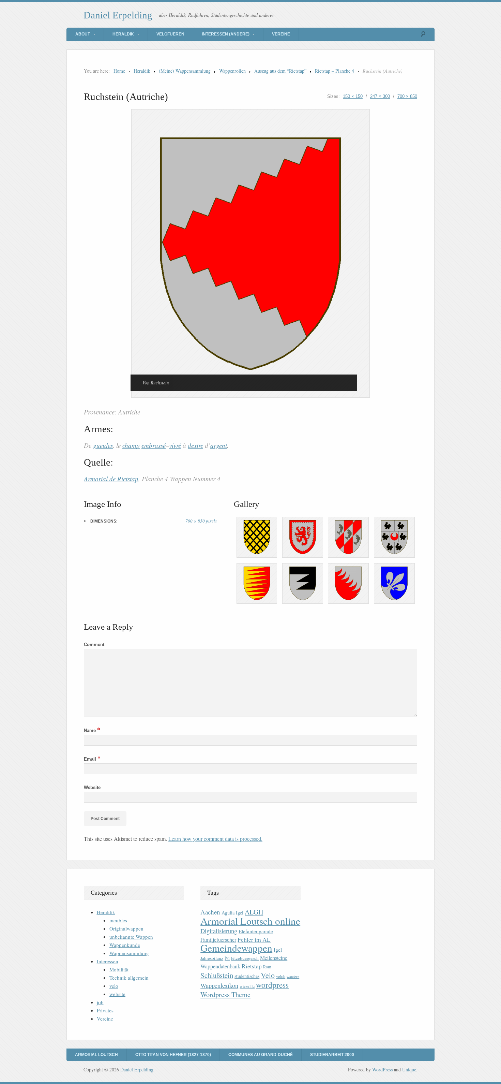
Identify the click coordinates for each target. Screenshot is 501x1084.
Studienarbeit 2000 (332, 1054)
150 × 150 (353, 96)
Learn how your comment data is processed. (215, 838)
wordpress (272, 984)
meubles (118, 920)
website (117, 994)
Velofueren (170, 34)
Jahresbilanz (211, 958)
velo (113, 985)
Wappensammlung (129, 953)
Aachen (210, 912)
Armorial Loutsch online (250, 920)
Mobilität (118, 969)
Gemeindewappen (236, 947)
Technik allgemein (129, 977)
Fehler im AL (254, 939)
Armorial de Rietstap (111, 478)
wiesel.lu (247, 986)
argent (218, 445)
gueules (103, 445)
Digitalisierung (218, 931)
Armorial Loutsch (96, 1054)
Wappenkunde (124, 944)
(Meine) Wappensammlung (185, 71)
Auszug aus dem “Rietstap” (280, 71)
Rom (267, 967)
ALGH (254, 912)
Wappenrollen (232, 71)
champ (131, 445)
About (82, 34)
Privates (105, 1010)
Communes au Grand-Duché (260, 1054)
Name (92, 730)
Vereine (281, 34)
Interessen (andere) (225, 34)
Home (119, 71)
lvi (227, 958)
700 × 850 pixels (201, 521)
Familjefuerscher (218, 939)
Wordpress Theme (225, 994)
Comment (94, 644)
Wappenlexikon (219, 985)
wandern (293, 976)
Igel (278, 949)
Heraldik (123, 34)
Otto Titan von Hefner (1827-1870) (173, 1054)
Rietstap (252, 966)
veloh (280, 976)
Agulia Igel (232, 912)
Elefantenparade (256, 931)
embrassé (153, 445)
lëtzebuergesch (245, 958)
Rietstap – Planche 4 (334, 71)
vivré (175, 445)
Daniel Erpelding (118, 15)
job (100, 1002)
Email (92, 759)
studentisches (246, 976)
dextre (195, 445)
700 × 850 (407, 96)
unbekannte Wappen (131, 936)
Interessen (107, 961)
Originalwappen (126, 928)
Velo (268, 975)
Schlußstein (216, 975)
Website (92, 787)
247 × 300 (380, 96)
